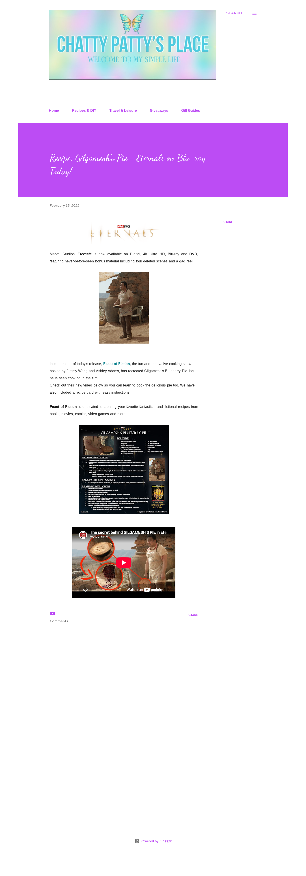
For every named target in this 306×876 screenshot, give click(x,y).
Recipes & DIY (84, 110)
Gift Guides (190, 110)
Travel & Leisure (123, 110)
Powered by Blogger (156, 841)
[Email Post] (52, 615)
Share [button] (228, 222)
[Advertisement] (117, 770)
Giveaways (159, 110)
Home (54, 110)
